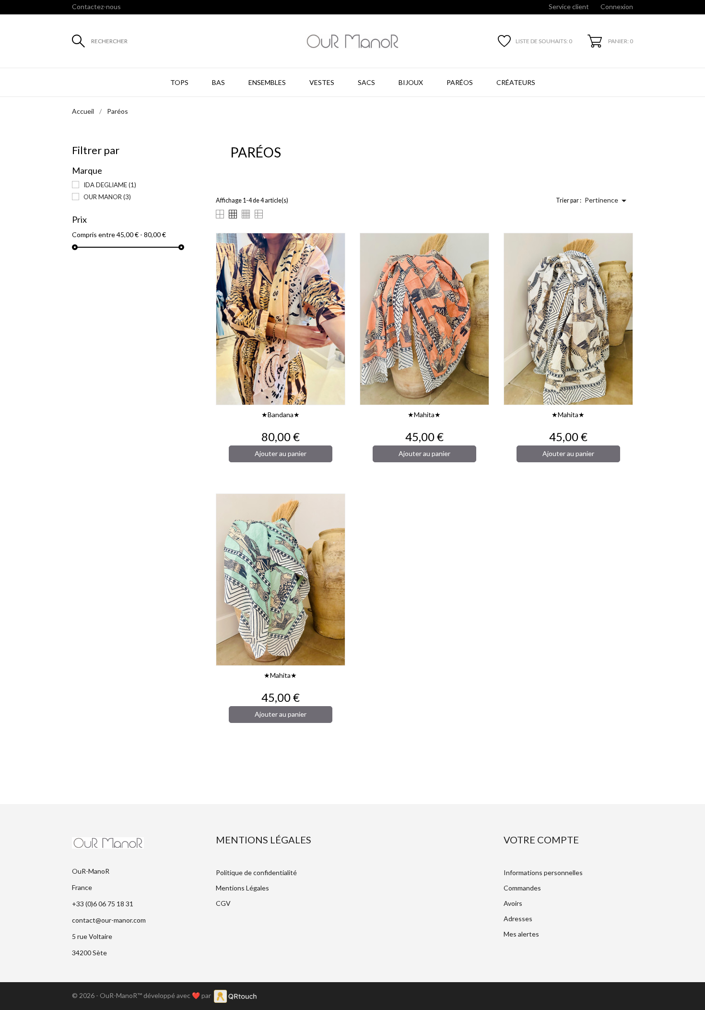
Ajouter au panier (280, 453)
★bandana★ (280, 414)
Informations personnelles (543, 872)
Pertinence (607, 200)
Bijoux (411, 82)
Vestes (321, 82)
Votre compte (541, 839)
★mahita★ (424, 414)
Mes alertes (521, 934)
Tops (179, 82)
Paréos (459, 82)
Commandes (522, 888)
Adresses (518, 918)
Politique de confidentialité (256, 872)
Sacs (366, 82)
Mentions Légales (242, 888)
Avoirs (513, 903)
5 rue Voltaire (92, 936)
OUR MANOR (107, 197)
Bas (218, 82)
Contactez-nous (96, 6)
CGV (223, 903)
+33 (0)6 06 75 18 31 (102, 904)
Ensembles (267, 82)
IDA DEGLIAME (109, 185)
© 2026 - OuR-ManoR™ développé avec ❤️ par (143, 995)
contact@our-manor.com (109, 920)
